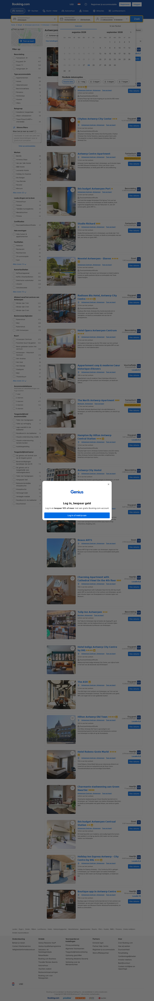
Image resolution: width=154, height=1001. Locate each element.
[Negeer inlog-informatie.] (108, 484)
